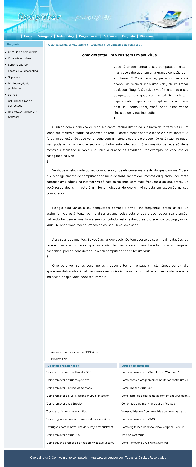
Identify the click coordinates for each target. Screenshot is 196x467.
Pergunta (128, 36)
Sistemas (146, 36)
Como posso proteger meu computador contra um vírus (155, 380)
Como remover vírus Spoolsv (65, 403)
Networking (65, 36)
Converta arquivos (19, 58)
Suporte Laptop (18, 64)
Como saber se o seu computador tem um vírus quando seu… (155, 395)
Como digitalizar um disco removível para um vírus (78, 419)
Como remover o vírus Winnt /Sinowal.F (146, 442)
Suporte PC (15, 77)
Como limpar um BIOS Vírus (80, 352)
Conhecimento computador (66, 44)
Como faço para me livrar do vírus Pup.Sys (148, 403)
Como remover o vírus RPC (64, 434)
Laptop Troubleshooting (23, 70)
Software (110, 36)
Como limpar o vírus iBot (136, 387)
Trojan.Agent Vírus (133, 434)
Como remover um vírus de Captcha (70, 387)
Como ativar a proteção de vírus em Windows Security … (81, 442)
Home (28, 36)
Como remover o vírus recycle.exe (68, 380)
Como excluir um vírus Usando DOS (69, 372)
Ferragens (45, 36)
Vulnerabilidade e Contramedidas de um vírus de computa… (155, 411)
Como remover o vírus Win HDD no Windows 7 (150, 372)
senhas (12, 94)
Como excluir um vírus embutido (67, 411)
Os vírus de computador (23, 52)
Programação (88, 36)
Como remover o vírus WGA (138, 419)
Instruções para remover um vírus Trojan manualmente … (81, 427)
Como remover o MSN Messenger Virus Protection (78, 395)
